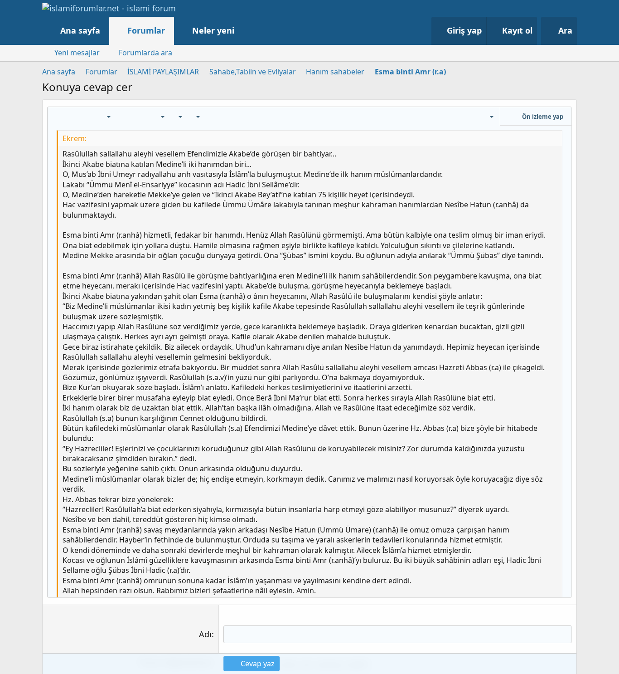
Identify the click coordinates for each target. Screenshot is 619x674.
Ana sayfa (80, 30)
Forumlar (146, 30)
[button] (243, 30)
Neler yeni (213, 30)
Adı (205, 634)
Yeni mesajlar (77, 53)
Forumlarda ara (145, 53)
